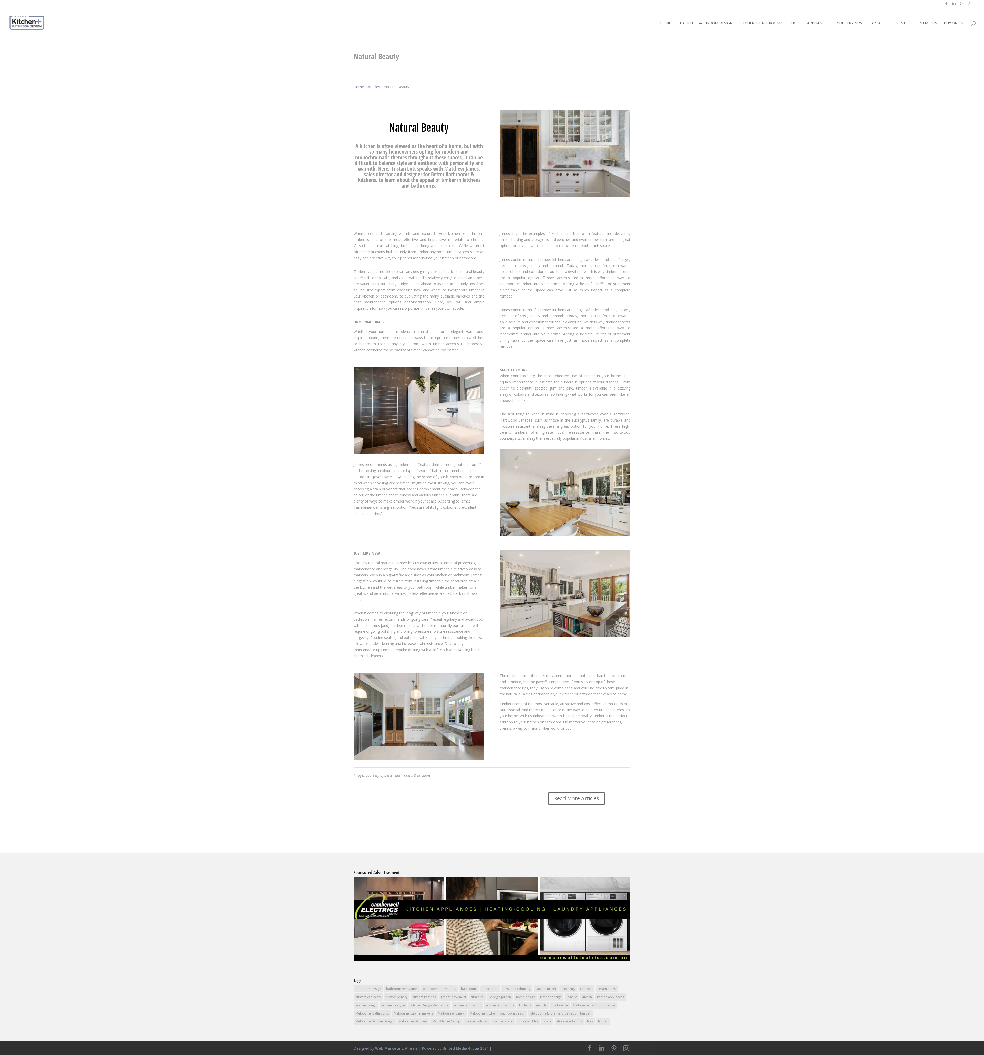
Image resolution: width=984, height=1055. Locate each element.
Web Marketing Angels (396, 1048)
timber (603, 1021)
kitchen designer (393, 1005)
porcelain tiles (528, 1021)
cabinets (586, 989)
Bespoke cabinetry (516, 989)
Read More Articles (576, 798)
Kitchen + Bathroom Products (770, 23)
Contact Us (925, 23)
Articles (879, 23)
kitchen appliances (610, 997)
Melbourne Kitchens (413, 1021)
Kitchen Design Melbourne (429, 1005)
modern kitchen (476, 1021)
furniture (477, 997)
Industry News (850, 23)
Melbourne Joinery (451, 1013)
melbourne (560, 1005)
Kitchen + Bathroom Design (705, 23)
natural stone (502, 1021)
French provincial (453, 997)
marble (541, 1005)
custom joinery (396, 997)
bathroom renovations (439, 989)
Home (665, 23)
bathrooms (469, 989)
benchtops (490, 989)
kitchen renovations (500, 1005)
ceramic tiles (607, 989)
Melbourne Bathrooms (372, 1013)
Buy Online (955, 23)
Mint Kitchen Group (446, 1021)
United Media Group (461, 1048)
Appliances (818, 23)
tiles (590, 1021)
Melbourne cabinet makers (413, 1013)
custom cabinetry (368, 997)
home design (525, 997)
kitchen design (366, 1005)
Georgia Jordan (500, 997)
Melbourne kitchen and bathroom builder (560, 1013)
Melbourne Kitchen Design (375, 1021)
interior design (550, 997)
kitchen (587, 997)
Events (901, 23)
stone (547, 1021)
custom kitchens (424, 997)
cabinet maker (546, 989)
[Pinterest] (961, 5)
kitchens (525, 1005)
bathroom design (368, 989)
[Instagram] (968, 5)
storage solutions (569, 1021)
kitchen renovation (467, 1005)
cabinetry (568, 989)
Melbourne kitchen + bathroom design (497, 1013)
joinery (572, 997)
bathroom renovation (402, 989)
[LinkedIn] (954, 5)
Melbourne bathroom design (594, 1005)
